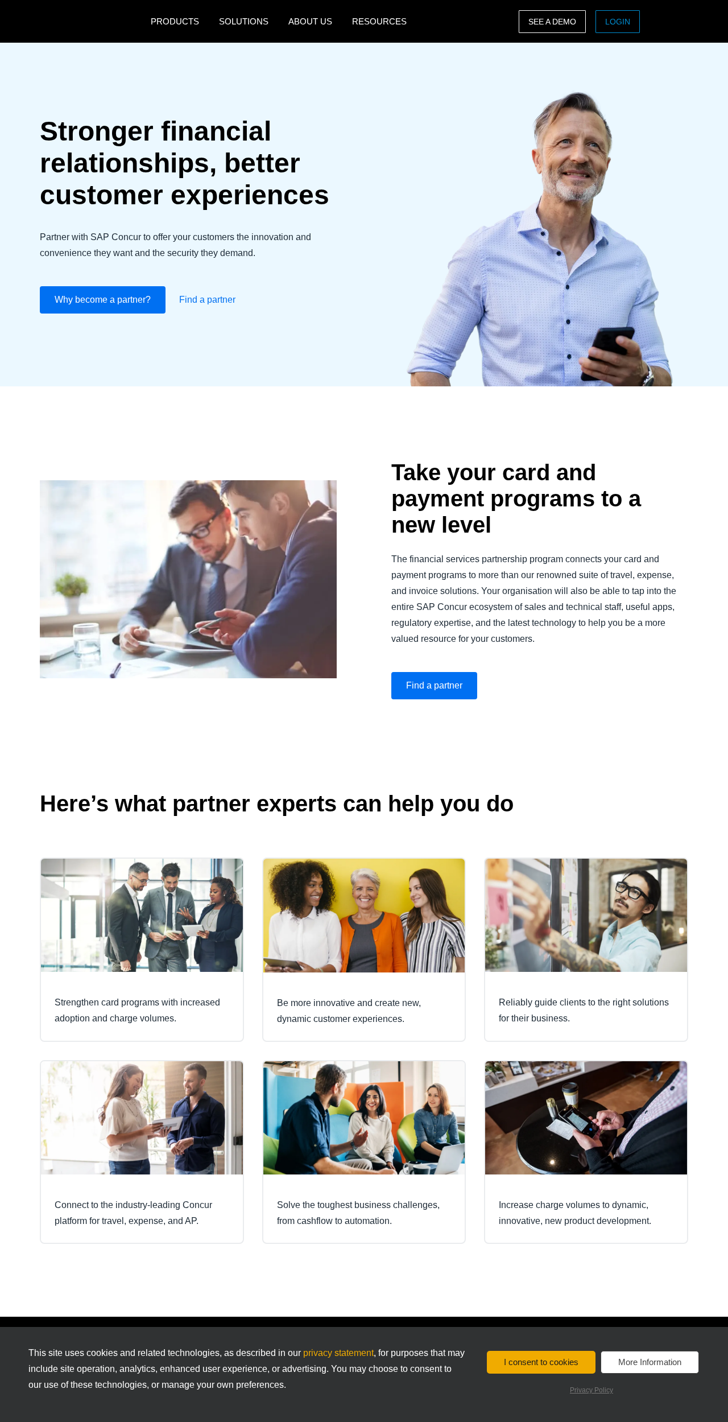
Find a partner (207, 299)
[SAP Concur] (92, 21)
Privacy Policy (591, 1390)
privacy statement (338, 1353)
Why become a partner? (103, 299)
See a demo (552, 21)
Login (617, 21)
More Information (649, 1362)
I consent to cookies (541, 1362)
